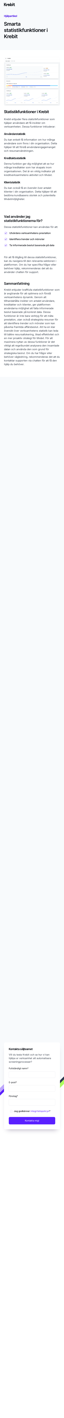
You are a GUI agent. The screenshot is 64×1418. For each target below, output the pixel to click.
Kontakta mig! (32, 1120)
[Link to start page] (9, 4)
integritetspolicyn (40, 1111)
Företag (13, 1096)
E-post (13, 1082)
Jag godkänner (32, 1111)
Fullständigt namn (19, 1068)
